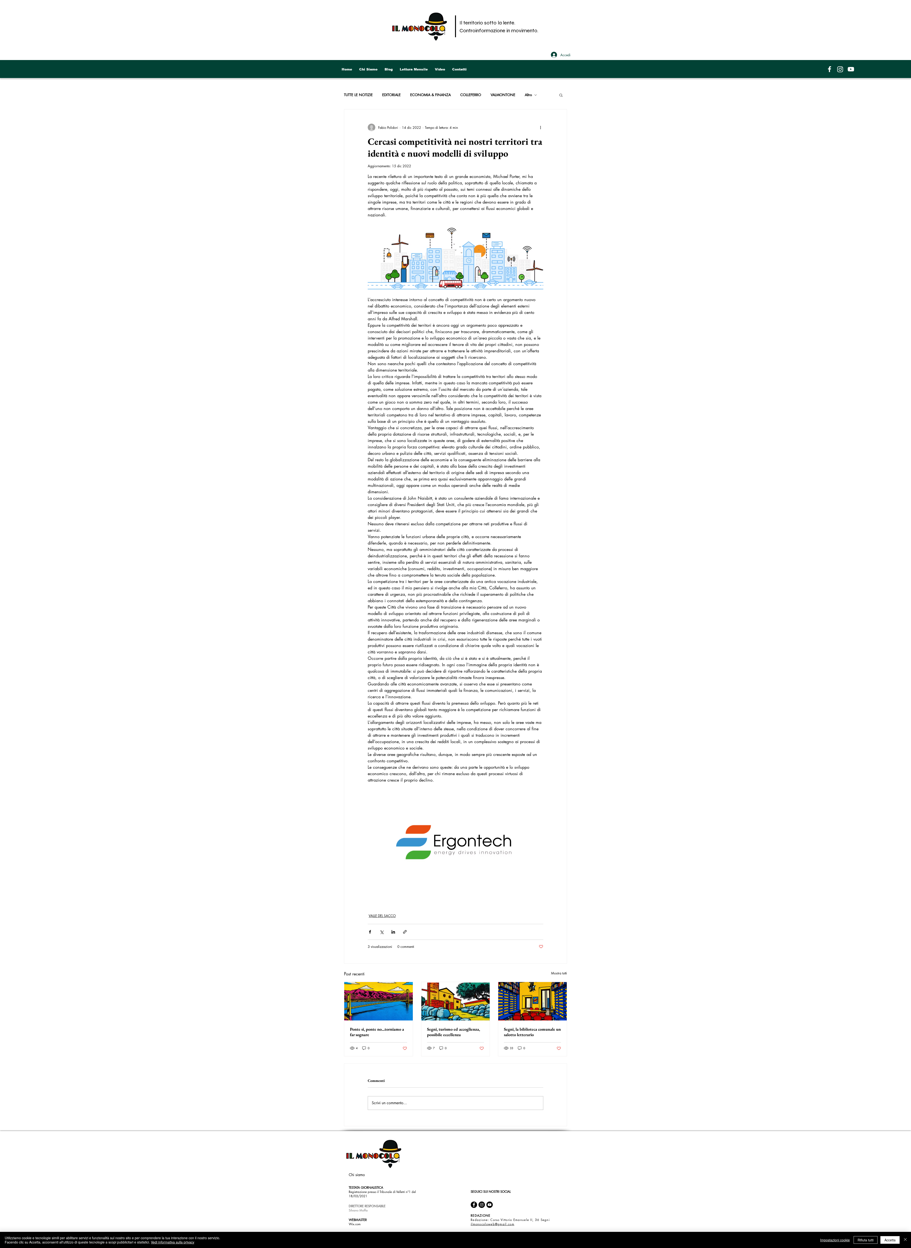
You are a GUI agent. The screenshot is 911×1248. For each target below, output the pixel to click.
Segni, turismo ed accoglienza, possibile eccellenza (453, 1031)
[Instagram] (840, 69)
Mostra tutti (559, 973)
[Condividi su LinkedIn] (393, 932)
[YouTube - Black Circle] (489, 1204)
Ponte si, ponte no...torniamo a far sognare (377, 1031)
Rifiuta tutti (866, 1240)
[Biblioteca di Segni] (532, 1001)
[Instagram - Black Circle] (482, 1204)
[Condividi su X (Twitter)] (381, 932)
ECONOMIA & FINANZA (430, 95)
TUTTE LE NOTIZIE (358, 95)
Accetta (890, 1240)
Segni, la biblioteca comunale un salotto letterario (532, 1031)
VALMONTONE (503, 95)
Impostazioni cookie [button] (835, 1240)
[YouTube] (851, 69)
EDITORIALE (391, 95)
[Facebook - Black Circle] (474, 1204)
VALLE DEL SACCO (382, 915)
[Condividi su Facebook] (370, 932)
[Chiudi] (905, 1240)
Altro (528, 95)
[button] (561, 95)
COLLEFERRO (470, 95)
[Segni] (455, 1001)
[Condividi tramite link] (405, 932)
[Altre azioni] (540, 127)
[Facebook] (829, 69)
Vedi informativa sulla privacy (172, 1242)
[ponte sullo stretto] (378, 1001)
